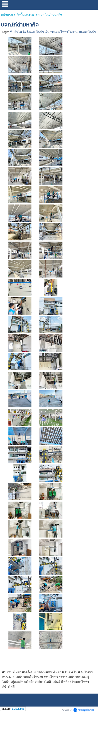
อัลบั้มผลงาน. (25, 15)
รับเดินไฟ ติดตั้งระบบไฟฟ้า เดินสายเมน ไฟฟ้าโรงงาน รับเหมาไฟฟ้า (53, 32)
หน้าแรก (7, 15)
